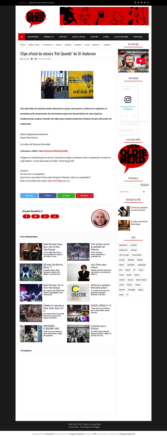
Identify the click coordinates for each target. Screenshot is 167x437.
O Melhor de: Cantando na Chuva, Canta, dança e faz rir (53, 308)
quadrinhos (123, 245)
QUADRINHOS (33, 37)
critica (121, 285)
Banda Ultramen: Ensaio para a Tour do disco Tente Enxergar (52, 247)
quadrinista (142, 265)
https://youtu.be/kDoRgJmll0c (53, 151)
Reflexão (131, 260)
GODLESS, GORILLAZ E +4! (101, 305)
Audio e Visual (141, 280)
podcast (133, 245)
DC (134, 270)
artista (129, 275)
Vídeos (129, 285)
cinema (121, 280)
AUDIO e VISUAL (78, 37)
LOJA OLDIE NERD (121, 37)
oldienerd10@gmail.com (58, 181)
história (122, 290)
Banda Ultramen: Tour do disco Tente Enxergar (53, 286)
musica (130, 280)
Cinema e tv (123, 250)
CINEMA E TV (49, 37)
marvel (127, 270)
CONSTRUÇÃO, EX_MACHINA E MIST (51, 327)
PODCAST (63, 37)
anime (121, 295)
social (121, 275)
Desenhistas (136, 255)
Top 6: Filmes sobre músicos (98, 266)
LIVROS (106, 37)
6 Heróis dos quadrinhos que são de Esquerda (139, 208)
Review (139, 260)
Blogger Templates (77, 434)
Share (48, 196)
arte (120, 270)
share (67, 196)
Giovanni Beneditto (31, 211)
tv (127, 295)
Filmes (121, 265)
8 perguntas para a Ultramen (98, 327)
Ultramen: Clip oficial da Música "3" (53, 266)
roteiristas (131, 265)
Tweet (30, 196)
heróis (137, 275)
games (140, 290)
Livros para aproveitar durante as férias (42, 3)
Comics (122, 260)
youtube (134, 250)
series (141, 270)
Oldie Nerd (50, 434)
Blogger (96, 427)
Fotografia (131, 290)
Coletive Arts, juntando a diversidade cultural (101, 286)
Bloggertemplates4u (127, 434)
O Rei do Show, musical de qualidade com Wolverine (100, 247)
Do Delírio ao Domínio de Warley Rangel (139, 222)
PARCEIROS (137, 37)
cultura (137, 285)
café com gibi (124, 255)
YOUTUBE (94, 37)
